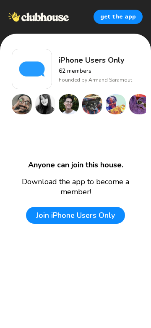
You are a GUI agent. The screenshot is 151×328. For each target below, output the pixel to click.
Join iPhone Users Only (75, 215)
